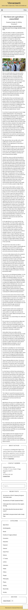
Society (5, 592)
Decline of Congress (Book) (10, 535)
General (5, 548)
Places (4, 582)
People (4, 575)
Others (4, 572)
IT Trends (5, 558)
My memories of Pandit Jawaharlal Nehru (13, 500)
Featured (5, 545)
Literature (5, 565)
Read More (11, 458)
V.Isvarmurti (14, 3)
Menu (25, 10)
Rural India (5, 588)
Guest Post (6, 551)
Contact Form (6, 476)
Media (4, 568)
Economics (5, 538)
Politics (5, 585)
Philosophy (6, 578)
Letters (5, 561)
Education (5, 541)
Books (4, 531)
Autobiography (7, 528)
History (5, 555)
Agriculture (6, 524)
